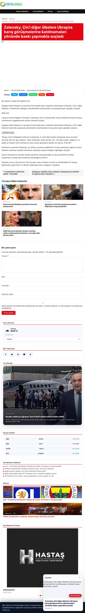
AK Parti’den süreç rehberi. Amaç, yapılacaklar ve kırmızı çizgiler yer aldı (29, 476)
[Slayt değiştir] (38, 595)
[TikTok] (30, 354)
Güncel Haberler (22, 11)
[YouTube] (24, 354)
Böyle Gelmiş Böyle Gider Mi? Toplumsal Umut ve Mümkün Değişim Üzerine (31, 473)
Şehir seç (9, 335)
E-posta (6, 285)
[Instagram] (18, 354)
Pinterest (50, 94)
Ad (3, 277)
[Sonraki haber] (78, 369)
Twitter (14, 94)
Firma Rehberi (38, 11)
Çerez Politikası (63, 11)
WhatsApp (33, 94)
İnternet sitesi (7, 294)
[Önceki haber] (73, 369)
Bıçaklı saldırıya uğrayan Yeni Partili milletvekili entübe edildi (25, 471)
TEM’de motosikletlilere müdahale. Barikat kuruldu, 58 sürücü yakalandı (29, 469)
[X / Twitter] (11, 354)
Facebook (23, 94)
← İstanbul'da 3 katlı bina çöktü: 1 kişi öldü (13, 173)
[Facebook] (5, 354)
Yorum (5, 256)
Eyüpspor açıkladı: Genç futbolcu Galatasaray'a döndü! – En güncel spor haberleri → (56, 173)
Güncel (12, 19)
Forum (50, 11)
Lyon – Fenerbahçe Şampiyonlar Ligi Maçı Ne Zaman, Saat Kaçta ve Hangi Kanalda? (33, 466)
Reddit (42, 94)
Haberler (5, 19)
